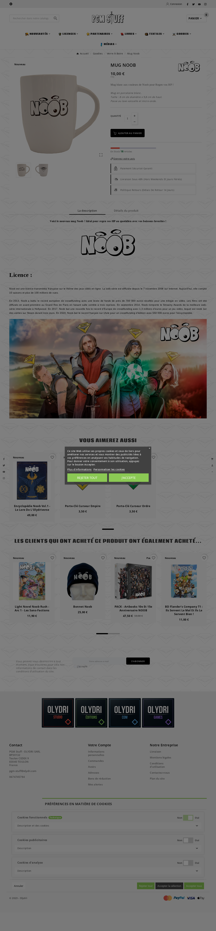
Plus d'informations (79, 469)
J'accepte (129, 478)
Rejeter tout (87, 478)
